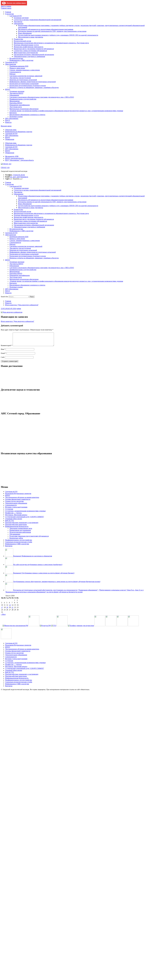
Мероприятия (14, 101)
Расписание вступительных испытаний (24, 83)
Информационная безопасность (16, 655)
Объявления (9, 139)
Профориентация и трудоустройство (22, 99)
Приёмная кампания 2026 (18, 66)
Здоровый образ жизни (13, 647)
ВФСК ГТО (9, 649)
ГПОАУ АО (5, 167)
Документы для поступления (20, 78)
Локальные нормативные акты (20, 657)
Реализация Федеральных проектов (18, 622)
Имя (3, 349)
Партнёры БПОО (15, 103)
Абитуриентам (10, 64)
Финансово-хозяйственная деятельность (28, 47)
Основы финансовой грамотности (17, 628)
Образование (18, 23)
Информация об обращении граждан (18, 132)
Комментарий (6, 345)
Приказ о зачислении (17, 68)
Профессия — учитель (13, 642)
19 (7, 736)
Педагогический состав (22, 41)
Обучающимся (14, 663)
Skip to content (6, 6)
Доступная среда (15, 107)
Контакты (13, 113)
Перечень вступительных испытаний (23, 80)
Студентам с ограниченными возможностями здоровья (25, 640)
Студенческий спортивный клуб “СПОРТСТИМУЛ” (24, 645)
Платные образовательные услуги (26, 45)
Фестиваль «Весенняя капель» (16, 643)
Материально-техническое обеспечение (24, 109)
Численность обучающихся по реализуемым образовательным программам (45, 29)
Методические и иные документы (30, 37)
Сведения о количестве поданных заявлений (25, 76)
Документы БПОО (16, 93)
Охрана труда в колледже (14, 630)
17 (2, 736)
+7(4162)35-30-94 (18, 175)
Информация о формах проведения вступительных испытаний (32, 82)
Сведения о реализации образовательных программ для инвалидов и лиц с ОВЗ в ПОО (41, 97)
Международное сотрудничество (26, 52)
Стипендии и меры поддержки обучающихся (30, 51)
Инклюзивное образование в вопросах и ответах (27, 114)
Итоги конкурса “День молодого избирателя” (17, 321)
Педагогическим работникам (20, 661)
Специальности (15, 72)
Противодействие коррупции (16, 653)
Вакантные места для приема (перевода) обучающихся (34, 49)
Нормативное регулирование (20, 659)
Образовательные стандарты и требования (29, 56)
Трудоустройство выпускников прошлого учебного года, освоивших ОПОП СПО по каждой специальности (58, 35)
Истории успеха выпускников (16, 636)
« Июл (3, 743)
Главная (8, 12)
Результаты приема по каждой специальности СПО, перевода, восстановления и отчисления (52, 31)
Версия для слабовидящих (16, 3)
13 (10, 734)
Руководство (18, 39)
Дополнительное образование (16, 632)
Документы (18, 21)
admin (19, 308)
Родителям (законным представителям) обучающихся (29, 665)
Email (3, 353)
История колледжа (16, 58)
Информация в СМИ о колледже (21, 60)
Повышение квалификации (19, 105)
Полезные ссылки (16, 116)
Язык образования (25, 33)
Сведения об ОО (15, 16)
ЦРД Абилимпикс (11, 118)
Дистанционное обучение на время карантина (22, 626)
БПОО (7, 89)
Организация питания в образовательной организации (34, 54)
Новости (8, 122)
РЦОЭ (7, 120)
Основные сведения (21, 18)
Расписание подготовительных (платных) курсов (27, 85)
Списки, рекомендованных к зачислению (24, 70)
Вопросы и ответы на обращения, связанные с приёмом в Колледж (34, 87)
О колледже (9, 14)
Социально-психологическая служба (18, 671)
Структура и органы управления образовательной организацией (37, 20)
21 (12, 736)
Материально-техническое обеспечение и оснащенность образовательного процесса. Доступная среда (51, 43)
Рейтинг (12, 74)
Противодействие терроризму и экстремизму (21, 651)
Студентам (9, 638)
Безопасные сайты (16, 667)
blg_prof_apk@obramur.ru (19, 177)
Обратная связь (10, 130)
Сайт (3, 357)
